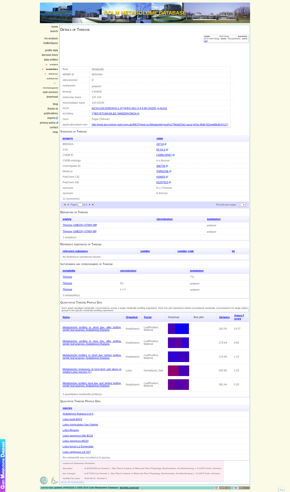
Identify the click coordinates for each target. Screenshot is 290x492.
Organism (132, 317)
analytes (54, 64)
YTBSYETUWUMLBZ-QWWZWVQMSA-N (115, 113)
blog (55, 104)
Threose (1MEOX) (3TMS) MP (80, 225)
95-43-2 (160, 149)
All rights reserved (129, 487)
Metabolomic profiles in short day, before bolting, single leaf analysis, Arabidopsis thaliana (92, 356)
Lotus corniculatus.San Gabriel (80, 424)
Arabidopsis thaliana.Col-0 (78, 414)
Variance (224, 317)
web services (50, 92)
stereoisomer (164, 219)
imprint (51, 118)
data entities (51, 59)
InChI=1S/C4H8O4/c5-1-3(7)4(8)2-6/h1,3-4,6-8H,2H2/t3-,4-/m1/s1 (129, 108)
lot (233, 251)
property (68, 138)
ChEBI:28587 (164, 155)
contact (54, 127)
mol (205, 41)
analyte (67, 219)
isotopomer (214, 219)
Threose (67, 277)
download (52, 96)
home (54, 26)
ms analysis (51, 38)
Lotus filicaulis (71, 430)
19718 (160, 144)
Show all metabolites (72, 482)
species (67, 408)
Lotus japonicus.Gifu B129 (78, 435)
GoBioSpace (50, 43)
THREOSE (162, 171)
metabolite (69, 270)
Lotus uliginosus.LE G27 (77, 452)
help (55, 132)
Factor (148, 317)
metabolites (52, 69)
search (54, 31)
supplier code (185, 251)
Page (73, 204)
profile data (51, 50)
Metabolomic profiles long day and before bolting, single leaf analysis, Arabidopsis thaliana (92, 384)
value (159, 138)
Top (281, 489)
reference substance (75, 251)
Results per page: (226, 204)
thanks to (53, 108)
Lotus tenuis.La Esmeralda (78, 446)
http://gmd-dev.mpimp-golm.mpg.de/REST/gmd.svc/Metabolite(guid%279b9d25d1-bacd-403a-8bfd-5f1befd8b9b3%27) (160, 124)
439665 (160, 177)
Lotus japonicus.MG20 (76, 441)
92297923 (162, 182)
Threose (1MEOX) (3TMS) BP (80, 231)
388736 (160, 166)
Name (66, 317)
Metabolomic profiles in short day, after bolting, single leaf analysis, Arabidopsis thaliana (92, 328)
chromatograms (50, 88)
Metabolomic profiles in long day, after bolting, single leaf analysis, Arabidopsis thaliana (92, 342)
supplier (145, 251)
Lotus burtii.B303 (72, 419)
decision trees (50, 55)
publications (51, 113)
